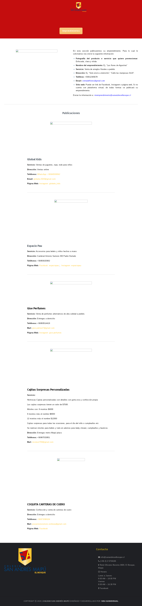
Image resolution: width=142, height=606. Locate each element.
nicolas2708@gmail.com (43, 442)
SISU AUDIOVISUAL (109, 601)
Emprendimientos (71, 31)
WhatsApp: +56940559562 (48, 174)
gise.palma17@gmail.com (43, 328)
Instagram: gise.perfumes (50, 333)
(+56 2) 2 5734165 (108, 561)
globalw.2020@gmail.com (45, 179)
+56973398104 (43, 519)
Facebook (43, 529)
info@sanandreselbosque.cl (113, 557)
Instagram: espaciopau (71, 265)
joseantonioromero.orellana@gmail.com (49, 524)
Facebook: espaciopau (49, 265)
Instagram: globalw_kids (49, 184)
